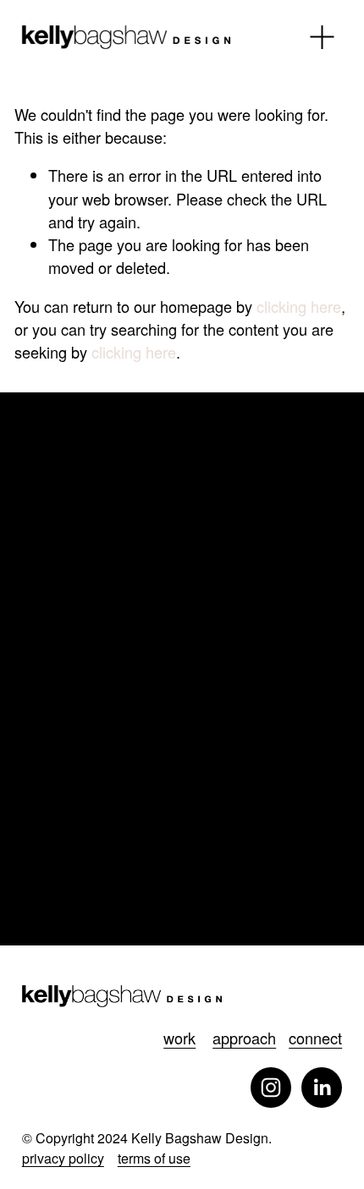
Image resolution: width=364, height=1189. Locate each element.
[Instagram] (271, 1087)
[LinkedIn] (321, 1087)
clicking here (298, 306)
